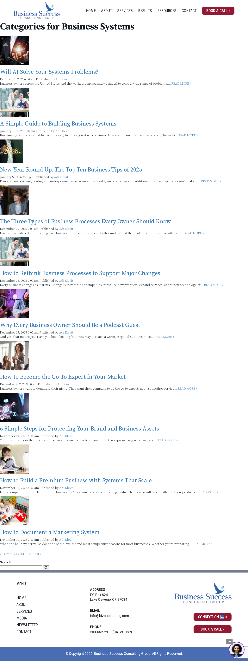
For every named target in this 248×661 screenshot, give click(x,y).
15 (30, 554)
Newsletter (27, 625)
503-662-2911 (101, 632)
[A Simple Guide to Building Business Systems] (14, 115)
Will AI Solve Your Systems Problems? (49, 72)
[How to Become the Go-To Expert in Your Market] (14, 368)
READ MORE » (181, 84)
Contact (189, 10)
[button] (46, 567)
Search (5, 562)
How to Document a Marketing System (50, 532)
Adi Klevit (63, 79)
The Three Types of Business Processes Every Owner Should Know (85, 221)
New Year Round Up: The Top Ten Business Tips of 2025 (71, 169)
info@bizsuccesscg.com (109, 616)
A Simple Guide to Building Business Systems (58, 123)
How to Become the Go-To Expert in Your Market (63, 377)
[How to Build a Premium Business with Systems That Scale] (14, 471)
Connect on (209, 617)
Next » (36, 554)
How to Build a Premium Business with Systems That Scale (76, 480)
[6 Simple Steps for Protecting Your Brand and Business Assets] (14, 420)
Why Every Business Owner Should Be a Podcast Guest (70, 325)
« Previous (7, 554)
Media (21, 618)
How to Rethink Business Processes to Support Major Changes (80, 273)
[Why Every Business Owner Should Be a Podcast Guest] (14, 316)
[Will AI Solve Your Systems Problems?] (14, 63)
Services (125, 10)
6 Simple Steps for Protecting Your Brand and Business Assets (79, 428)
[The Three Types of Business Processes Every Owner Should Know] (14, 212)
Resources (166, 10)
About (106, 10)
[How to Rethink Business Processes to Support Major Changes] (14, 264)
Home (91, 10)
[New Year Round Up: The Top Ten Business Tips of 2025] (11, 161)
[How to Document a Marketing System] (14, 523)
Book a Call (216, 10)
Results (145, 10)
